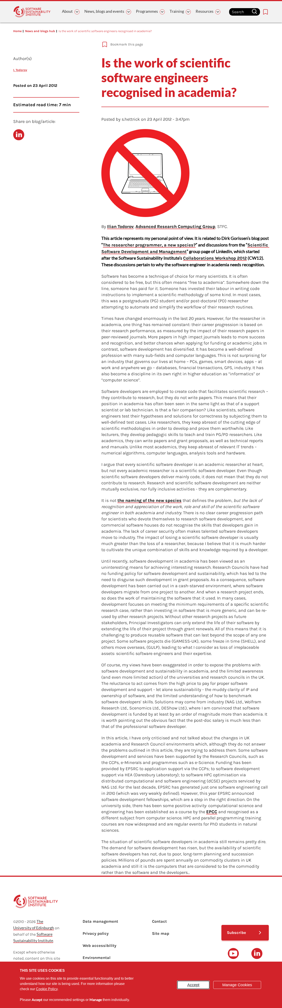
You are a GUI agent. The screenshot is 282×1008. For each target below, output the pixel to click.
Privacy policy (96, 933)
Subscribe (236, 932)
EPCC (211, 811)
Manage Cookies (237, 985)
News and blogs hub (40, 31)
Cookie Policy (47, 989)
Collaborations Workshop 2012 (215, 258)
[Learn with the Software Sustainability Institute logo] (32, 12)
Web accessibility (99, 945)
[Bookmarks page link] (265, 12)
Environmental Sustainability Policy (102, 960)
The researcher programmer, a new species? (149, 245)
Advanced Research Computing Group (175, 226)
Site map (160, 933)
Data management (100, 921)
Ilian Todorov (120, 226)
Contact (159, 921)
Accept (193, 985)
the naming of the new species (149, 500)
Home (17, 31)
